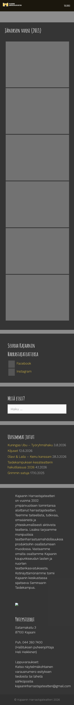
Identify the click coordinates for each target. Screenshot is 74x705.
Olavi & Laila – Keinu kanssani (29, 457)
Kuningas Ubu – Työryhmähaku (30, 445)
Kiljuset (13, 451)
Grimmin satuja (18, 473)
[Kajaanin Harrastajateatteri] (12, 4)
